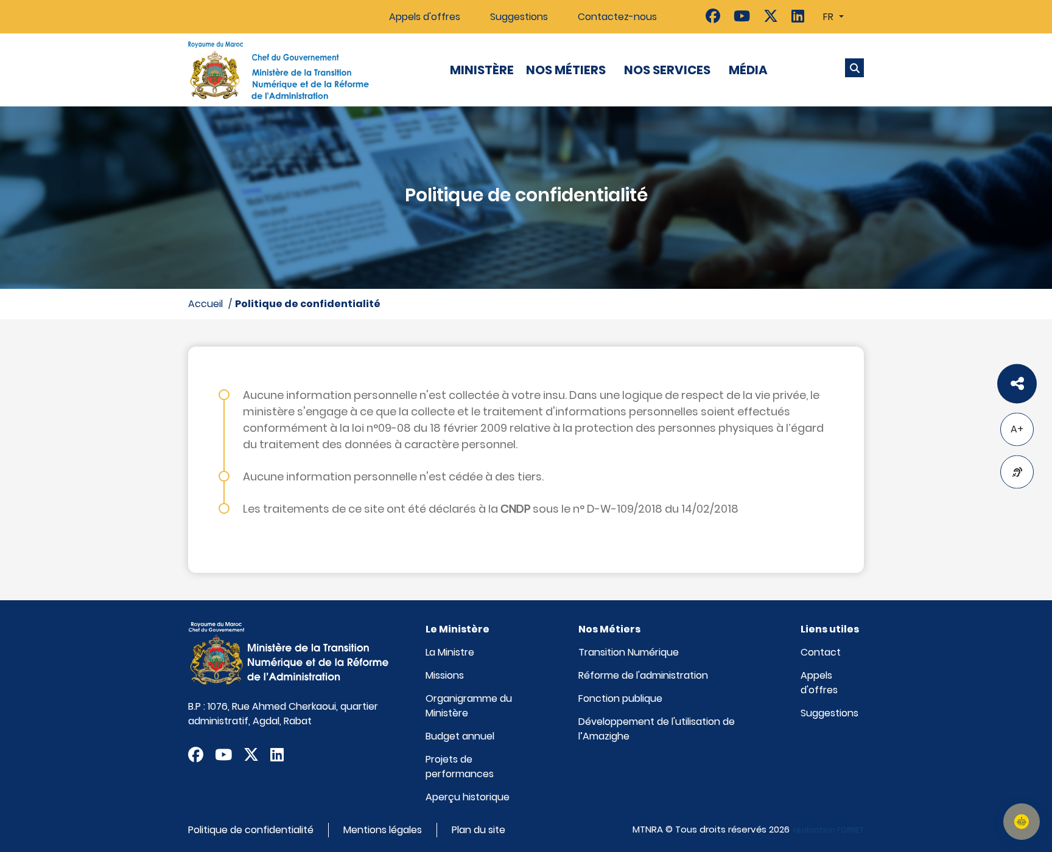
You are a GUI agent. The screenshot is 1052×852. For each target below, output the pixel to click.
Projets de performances (460, 766)
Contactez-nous (617, 17)
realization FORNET (828, 830)
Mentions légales (382, 830)
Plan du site (478, 830)
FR (829, 17)
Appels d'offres (424, 17)
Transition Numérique (628, 652)
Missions (445, 675)
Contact (821, 652)
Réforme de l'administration (643, 675)
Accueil (205, 304)
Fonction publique (620, 698)
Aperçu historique (468, 797)
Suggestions (519, 17)
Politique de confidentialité (307, 304)
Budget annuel (460, 736)
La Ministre (450, 652)
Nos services (667, 69)
